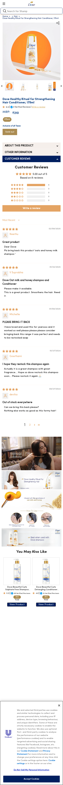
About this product (19, 145)
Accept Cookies (31, 779)
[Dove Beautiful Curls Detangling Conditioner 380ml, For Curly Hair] (45, 571)
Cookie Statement (29, 751)
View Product (17, 604)
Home (5, 16)
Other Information (18, 152)
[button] (4, 107)
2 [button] (30, 425)
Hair (16, 16)
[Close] (59, 705)
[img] (10, 229)
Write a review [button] (31, 208)
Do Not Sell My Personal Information (31, 770)
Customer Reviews (17, 159)
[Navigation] (5, 3)
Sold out (9, 132)
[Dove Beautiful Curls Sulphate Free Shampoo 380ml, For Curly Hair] (17, 571)
